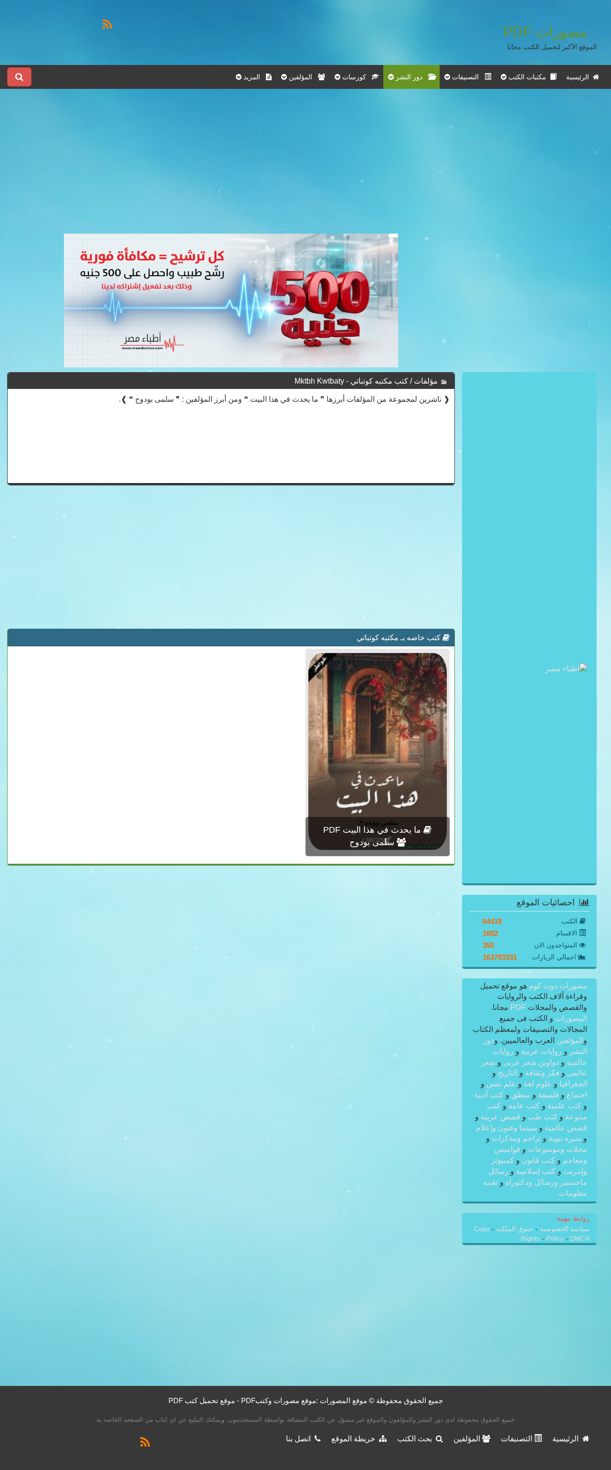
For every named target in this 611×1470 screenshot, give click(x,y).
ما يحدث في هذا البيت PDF (373, 830)
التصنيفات (517, 1439)
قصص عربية (500, 1117)
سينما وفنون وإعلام (507, 1128)
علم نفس (501, 1084)
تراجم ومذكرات (516, 1138)
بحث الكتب (416, 1439)
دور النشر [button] (411, 77)
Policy (556, 1238)
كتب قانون (538, 1160)
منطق (520, 1095)
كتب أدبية (490, 1095)
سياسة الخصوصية (564, 1229)
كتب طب (542, 1117)
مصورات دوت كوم (557, 986)
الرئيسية (579, 77)
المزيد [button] (254, 77)
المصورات (570, 1018)
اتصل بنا (300, 1439)
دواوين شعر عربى (531, 1062)
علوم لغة (538, 1084)
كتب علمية (564, 1106)
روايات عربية (541, 1051)
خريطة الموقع (355, 1439)
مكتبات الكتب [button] (528, 77)
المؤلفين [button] (302, 77)
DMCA (580, 1238)
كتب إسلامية (536, 1171)
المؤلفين (569, 1040)
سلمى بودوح (373, 842)
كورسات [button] (356, 77)
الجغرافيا (572, 1084)
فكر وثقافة (542, 1073)
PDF (518, 1007)
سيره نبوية (565, 1138)
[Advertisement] (231, 167)
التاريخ (507, 1073)
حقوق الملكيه (514, 1229)
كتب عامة (524, 1106)
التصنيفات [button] (467, 77)
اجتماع (576, 1095)
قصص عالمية (565, 1128)
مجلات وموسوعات (556, 1149)
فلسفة (548, 1095)
